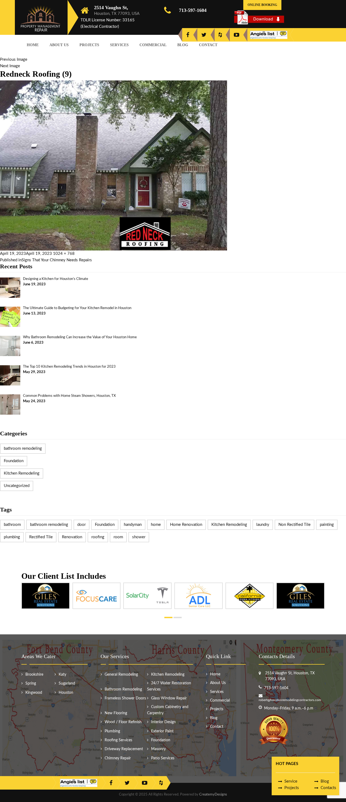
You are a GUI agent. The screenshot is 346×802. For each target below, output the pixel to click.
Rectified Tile (41, 537)
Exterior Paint (162, 731)
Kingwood (33, 693)
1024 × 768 (64, 254)
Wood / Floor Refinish (123, 722)
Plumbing (112, 731)
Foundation (14, 461)
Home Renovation (186, 525)
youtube (236, 35)
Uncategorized (16, 486)
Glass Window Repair (169, 698)
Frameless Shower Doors (125, 698)
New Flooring (116, 713)
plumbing (12, 537)
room (118, 537)
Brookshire (34, 674)
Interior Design (163, 722)
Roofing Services (118, 740)
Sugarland (67, 683)
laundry (262, 525)
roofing (97, 537)
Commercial (153, 45)
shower (138, 537)
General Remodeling (121, 674)
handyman (133, 525)
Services (119, 45)
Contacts (328, 788)
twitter (204, 35)
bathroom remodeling (23, 448)
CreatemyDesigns (213, 794)
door (81, 525)
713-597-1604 (193, 10)
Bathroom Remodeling (123, 689)
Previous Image (13, 59)
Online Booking (262, 5)
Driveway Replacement (124, 749)
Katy (62, 674)
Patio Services (162, 758)
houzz (220, 35)
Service (290, 781)
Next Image (10, 66)
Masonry (158, 749)
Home (33, 45)
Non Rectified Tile (294, 525)
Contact (208, 45)
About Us (59, 45)
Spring (30, 683)
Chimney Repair (118, 758)
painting (327, 525)
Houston (66, 693)
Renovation (72, 537)
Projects (89, 45)
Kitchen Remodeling (21, 473)
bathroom (12, 525)
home (156, 525)
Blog (182, 45)
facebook (187, 35)
